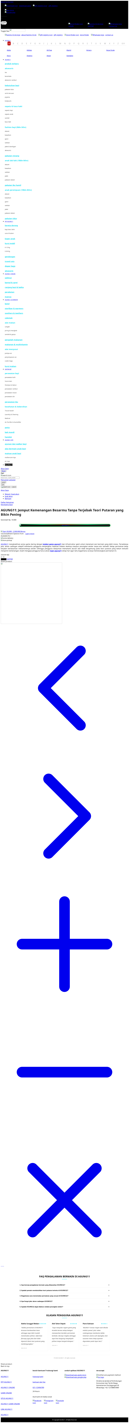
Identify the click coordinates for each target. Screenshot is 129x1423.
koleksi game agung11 (52, 544)
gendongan (10, 256)
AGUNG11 (4, 544)
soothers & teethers (14, 313)
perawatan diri (10, 396)
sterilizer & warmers (14, 308)
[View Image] (1, 1265)
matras (8, 297)
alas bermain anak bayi (15, 448)
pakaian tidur (9, 89)
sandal (7, 118)
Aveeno (29, 56)
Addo (9, 50)
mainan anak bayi (13, 453)
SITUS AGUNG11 (7, 1398)
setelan (7, 143)
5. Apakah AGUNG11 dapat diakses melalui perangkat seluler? (64, 1307)
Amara (88, 50)
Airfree (49, 50)
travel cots (9, 261)
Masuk (4, 471)
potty (7, 427)
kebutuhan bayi (12, 85)
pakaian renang (12, 156)
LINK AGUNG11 (6, 1409)
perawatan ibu (11, 402)
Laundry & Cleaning (11, 414)
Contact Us (113, 26)
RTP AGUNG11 (6, 1382)
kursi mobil (10, 243)
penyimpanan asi (11, 357)
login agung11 (56, 551)
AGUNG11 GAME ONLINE (10, 1404)
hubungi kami (38, 1376)
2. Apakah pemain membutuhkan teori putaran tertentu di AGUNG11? (64, 1290)
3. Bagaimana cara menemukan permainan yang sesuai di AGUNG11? (64, 1296)
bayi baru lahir (10, 229)
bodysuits (8, 101)
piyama (7, 97)
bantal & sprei (11, 282)
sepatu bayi (9, 110)
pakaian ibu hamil (13, 185)
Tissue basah (9, 411)
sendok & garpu (10, 334)
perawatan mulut (11, 393)
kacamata (8, 76)
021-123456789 (38, 1387)
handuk (8, 437)
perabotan (9, 292)
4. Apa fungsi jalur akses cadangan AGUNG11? (64, 1301)
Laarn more (29, 534)
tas (6, 72)
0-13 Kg (7, 247)
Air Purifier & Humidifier (13, 422)
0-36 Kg (7, 251)
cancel (3, 482)
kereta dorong (11, 225)
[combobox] (10, 478)
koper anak (10, 238)
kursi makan (10, 366)
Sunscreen (8, 381)
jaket (6, 176)
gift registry (53, 6)
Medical (7, 418)
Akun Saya (5, 468)
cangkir (7, 327)
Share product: (6, 561)
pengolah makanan (13, 340)
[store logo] (17, 31)
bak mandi (9, 432)
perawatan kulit (10, 377)
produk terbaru (12, 63)
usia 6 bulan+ (9, 233)
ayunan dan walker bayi (16, 444)
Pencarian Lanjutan (8, 480)
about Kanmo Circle (28, 35)
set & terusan (9, 93)
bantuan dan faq (39, 1382)
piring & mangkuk (11, 330)
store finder (84, 35)
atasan (7, 131)
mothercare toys (10, 457)
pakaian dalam (10, 180)
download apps (25, 6)
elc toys (7, 461)
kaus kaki (8, 122)
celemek (8, 318)
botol (7, 304)
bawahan (8, 135)
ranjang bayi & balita (14, 287)
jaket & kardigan (10, 146)
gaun (6, 139)
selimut (8, 278)
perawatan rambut (11, 389)
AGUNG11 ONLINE (8, 1387)
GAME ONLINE (6, 1393)
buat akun (9, 496)
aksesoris (8, 150)
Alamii (69, 50)
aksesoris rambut (11, 80)
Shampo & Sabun (11, 385)
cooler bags (9, 361)
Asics (9, 56)
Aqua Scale (110, 50)
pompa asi (8, 353)
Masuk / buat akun (12, 494)
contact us (109, 35)
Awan (49, 56)
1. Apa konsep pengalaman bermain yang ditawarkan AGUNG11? (64, 1285)
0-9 (123, 43)
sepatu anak (9, 114)
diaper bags (10, 266)
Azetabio (70, 56)
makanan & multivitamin (16, 344)
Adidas (29, 50)
